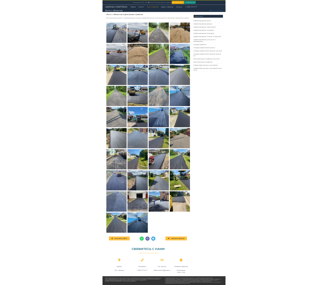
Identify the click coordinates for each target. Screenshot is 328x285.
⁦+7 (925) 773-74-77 (178, 2)
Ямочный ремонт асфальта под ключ (206, 59)
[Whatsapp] (142, 239)
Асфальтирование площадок (203, 30)
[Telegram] (153, 239)
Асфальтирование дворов (202, 24)
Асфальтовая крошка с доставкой (205, 65)
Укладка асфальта (199, 44)
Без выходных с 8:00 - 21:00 (140, 2)
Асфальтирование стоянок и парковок (207, 36)
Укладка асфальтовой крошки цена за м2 (207, 54)
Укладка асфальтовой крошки (204, 47)
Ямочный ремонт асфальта (203, 62)
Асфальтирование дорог (202, 21)
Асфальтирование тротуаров (203, 33)
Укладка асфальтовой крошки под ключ (207, 51)
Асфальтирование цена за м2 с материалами (204, 40)
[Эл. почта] (162, 260)
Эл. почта (162, 266)
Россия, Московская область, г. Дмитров (160, 2)
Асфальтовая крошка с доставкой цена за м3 (207, 69)
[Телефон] (142, 260)
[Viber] (147, 239)
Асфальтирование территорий (204, 27)
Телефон (142, 266)
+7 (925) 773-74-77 (190, 2)
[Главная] (210, 10)
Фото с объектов (218, 10)
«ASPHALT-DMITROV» (116, 7)
